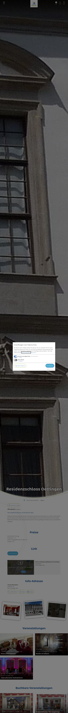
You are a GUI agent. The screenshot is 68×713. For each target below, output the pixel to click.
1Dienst (20, 357)
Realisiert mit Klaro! (50, 369)
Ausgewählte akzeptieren (20, 365)
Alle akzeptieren (50, 365)
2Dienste (20, 361)
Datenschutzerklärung (26, 352)
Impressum (33, 352)
